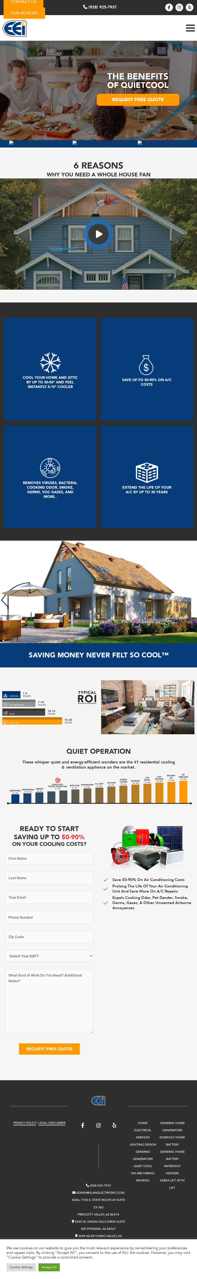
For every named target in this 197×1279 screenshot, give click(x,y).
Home (142, 1123)
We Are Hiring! (142, 1173)
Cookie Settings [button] (21, 1267)
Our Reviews (24, 13)
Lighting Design (143, 1144)
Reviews (142, 1180)
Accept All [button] (49, 1267)
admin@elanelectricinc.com (99, 1193)
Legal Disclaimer (51, 1123)
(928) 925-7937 (102, 7)
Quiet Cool (143, 1166)
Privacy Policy (24, 1123)
